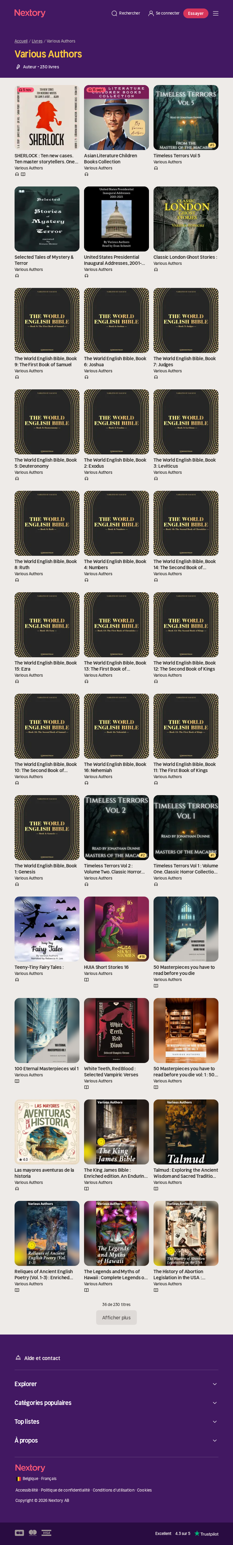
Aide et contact (42, 1358)
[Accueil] (61, 13)
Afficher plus (116, 1317)
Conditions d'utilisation (113, 1490)
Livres (37, 41)
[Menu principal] (215, 13)
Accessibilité (26, 1490)
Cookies (144, 1490)
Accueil (21, 41)
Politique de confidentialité (65, 1490)
